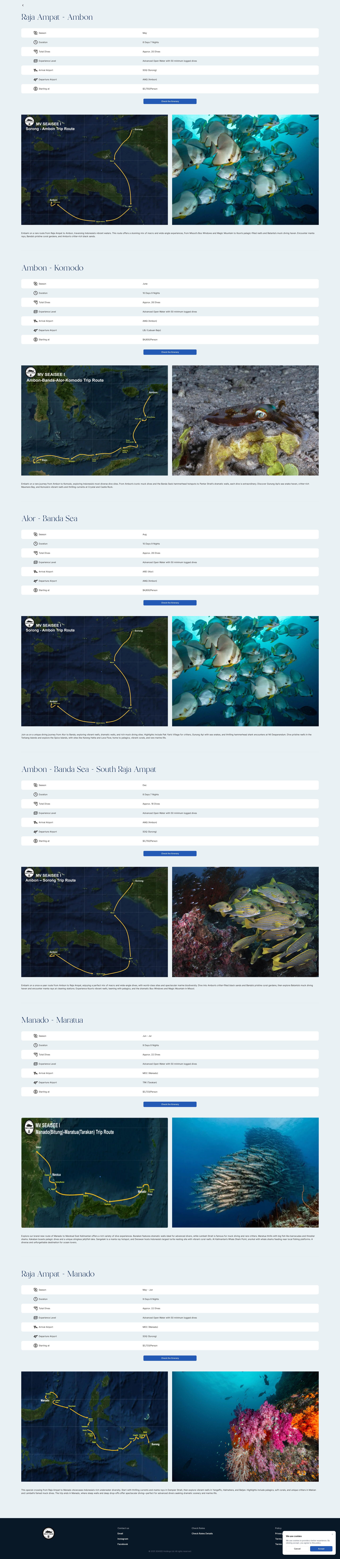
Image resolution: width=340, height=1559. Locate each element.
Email (120, 1533)
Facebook (123, 1544)
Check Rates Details (202, 1533)
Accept (321, 1549)
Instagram (123, 1538)
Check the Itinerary (170, 101)
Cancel (297, 1549)
